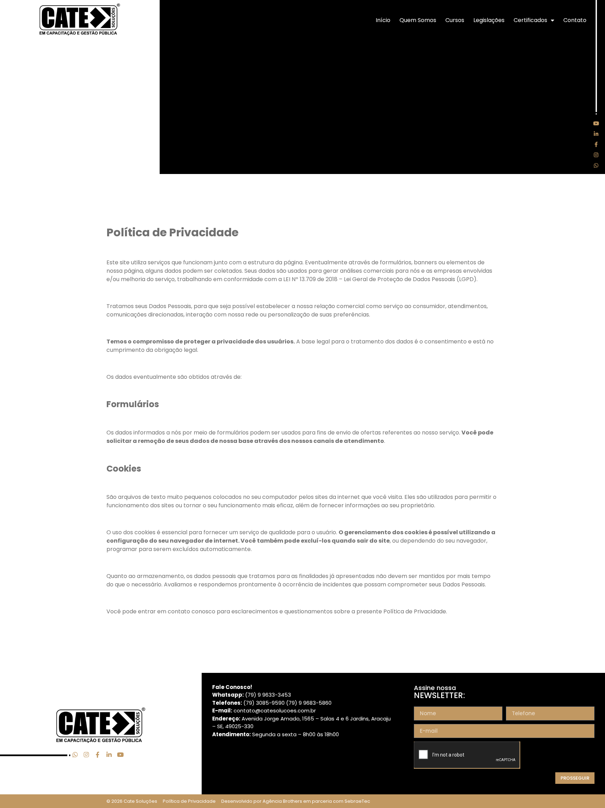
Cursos (454, 20)
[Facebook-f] (596, 144)
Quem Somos (417, 20)
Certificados (530, 20)
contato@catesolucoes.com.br (275, 710)
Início (383, 20)
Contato (574, 20)
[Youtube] (596, 123)
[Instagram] (596, 154)
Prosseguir (575, 778)
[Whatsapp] (596, 165)
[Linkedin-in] (596, 133)
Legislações (489, 20)
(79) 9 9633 (260, 694)
